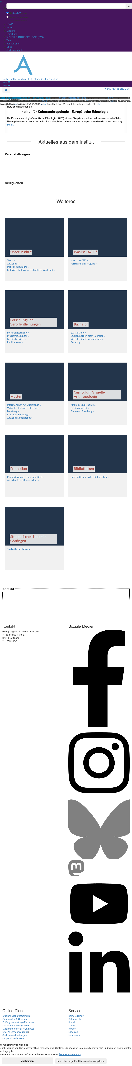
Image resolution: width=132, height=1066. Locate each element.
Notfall (71, 1025)
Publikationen (13, 43)
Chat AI (6, 1031)
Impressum (74, 1035)
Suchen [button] (111, 88)
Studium (10, 30)
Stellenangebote (14, 50)
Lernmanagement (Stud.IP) (16, 1025)
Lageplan (73, 1031)
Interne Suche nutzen (18, 17)
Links (9, 46)
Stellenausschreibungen (14, 1035)
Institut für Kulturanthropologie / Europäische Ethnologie (30, 79)
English (124, 88)
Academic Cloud (19, 1031)
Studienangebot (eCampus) (16, 1015)
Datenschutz (74, 1019)
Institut (9, 27)
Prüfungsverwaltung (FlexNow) (18, 1022)
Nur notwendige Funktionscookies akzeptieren (80, 1061)
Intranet (72, 1028)
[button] (6, 82)
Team (9, 40)
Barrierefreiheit (76, 1015)
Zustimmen (27, 1061)
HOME (9, 24)
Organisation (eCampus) (15, 1019)
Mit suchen (18, 13)
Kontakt (72, 1022)
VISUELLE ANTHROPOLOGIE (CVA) (25, 37)
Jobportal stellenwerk (13, 1038)
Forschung (11, 33)
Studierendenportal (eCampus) (18, 1028)
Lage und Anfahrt (10, 98)
